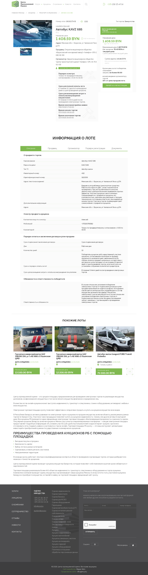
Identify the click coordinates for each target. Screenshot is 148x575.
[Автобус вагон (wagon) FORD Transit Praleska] (115, 339)
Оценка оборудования (61, 502)
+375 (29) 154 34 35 (41, 502)
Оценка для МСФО (59, 500)
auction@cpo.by (40, 511)
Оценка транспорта (59, 494)
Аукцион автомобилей (60, 536)
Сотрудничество (20, 511)
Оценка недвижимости (61, 491)
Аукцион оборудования (61, 547)
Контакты (76, 4)
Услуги (37, 4)
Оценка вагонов (58, 516)
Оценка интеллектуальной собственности (62, 512)
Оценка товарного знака (61, 522)
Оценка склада (57, 519)
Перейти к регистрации (116, 85)
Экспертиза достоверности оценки (63, 525)
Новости (68, 4)
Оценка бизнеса (58, 497)
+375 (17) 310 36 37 (41, 498)
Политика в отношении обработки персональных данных (65, 551)
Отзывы (15, 518)
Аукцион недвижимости (61, 533)
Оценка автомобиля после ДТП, (64, 508)
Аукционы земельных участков (64, 538)
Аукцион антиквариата (60, 541)
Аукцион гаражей (59, 544)
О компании (57, 4)
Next (49, 33)
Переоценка (57, 505)
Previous (15, 33)
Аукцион (55, 530)
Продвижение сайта (68, 572)
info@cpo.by (38, 506)
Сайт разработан (69, 569)
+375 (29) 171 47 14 (40, 500)
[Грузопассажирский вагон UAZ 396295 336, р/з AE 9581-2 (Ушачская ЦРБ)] (32, 339)
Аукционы (47, 4)
